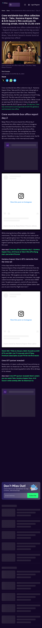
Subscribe (32, 495)
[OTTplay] (5, 4)
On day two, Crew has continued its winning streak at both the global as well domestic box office (20, 106)
